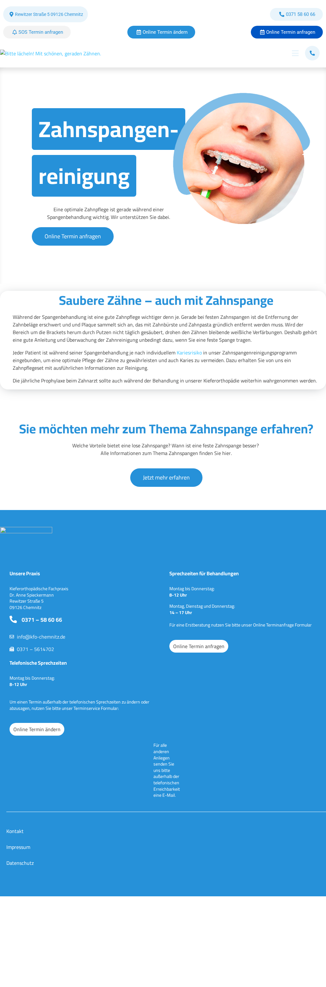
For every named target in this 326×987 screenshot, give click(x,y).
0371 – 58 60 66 (42, 619)
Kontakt (15, 831)
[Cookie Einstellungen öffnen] (14, 870)
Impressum (18, 847)
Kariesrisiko (189, 352)
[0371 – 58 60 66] (13, 619)
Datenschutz (20, 863)
